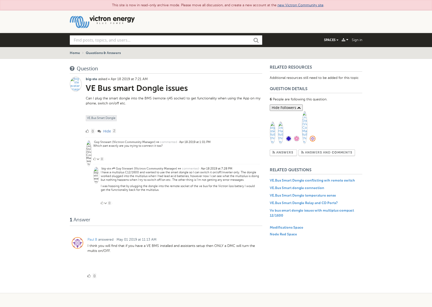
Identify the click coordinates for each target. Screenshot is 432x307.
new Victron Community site (301, 5)
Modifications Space (286, 227)
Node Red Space (283, 234)
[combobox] (166, 40)
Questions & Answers (103, 53)
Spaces (330, 40)
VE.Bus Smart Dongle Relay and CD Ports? (304, 203)
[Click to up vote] (94, 159)
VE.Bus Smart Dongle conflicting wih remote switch (312, 180)
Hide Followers (284, 107)
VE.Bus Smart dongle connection (297, 188)
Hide (106, 131)
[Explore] (345, 40)
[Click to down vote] (98, 159)
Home (75, 53)
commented (168, 142)
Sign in (357, 40)
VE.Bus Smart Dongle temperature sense (303, 195)
